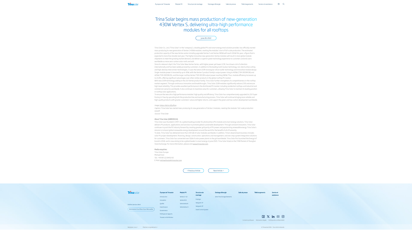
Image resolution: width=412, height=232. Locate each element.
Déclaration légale (261, 220)
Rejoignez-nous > (133, 227)
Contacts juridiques (248, 220)
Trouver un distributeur (166, 217)
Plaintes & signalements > (150, 227)
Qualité (162, 204)
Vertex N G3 (183, 200)
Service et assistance (265, 4)
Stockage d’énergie (214, 4)
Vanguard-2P (199, 206)
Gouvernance (163, 210)
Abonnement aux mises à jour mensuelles (141, 209)
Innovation (163, 200)
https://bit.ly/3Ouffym (168, 105)
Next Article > (218, 170)
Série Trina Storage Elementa (223, 197)
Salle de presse (231, 4)
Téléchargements (247, 4)
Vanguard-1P (199, 203)
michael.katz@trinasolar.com (171, 160)
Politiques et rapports (166, 214)
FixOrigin (198, 199)
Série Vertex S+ (184, 207)
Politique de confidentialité (276, 220)
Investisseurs (164, 207)
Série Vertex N (184, 204)
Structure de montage (195, 4)
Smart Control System (202, 210)
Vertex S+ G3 (183, 197)
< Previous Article (193, 170)
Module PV (178, 4)
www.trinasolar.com (200, 144)
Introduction (163, 197)
